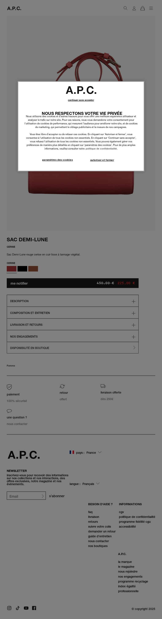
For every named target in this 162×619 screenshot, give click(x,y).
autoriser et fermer (102, 160)
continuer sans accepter (81, 100)
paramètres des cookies (57, 160)
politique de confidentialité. (101, 148)
